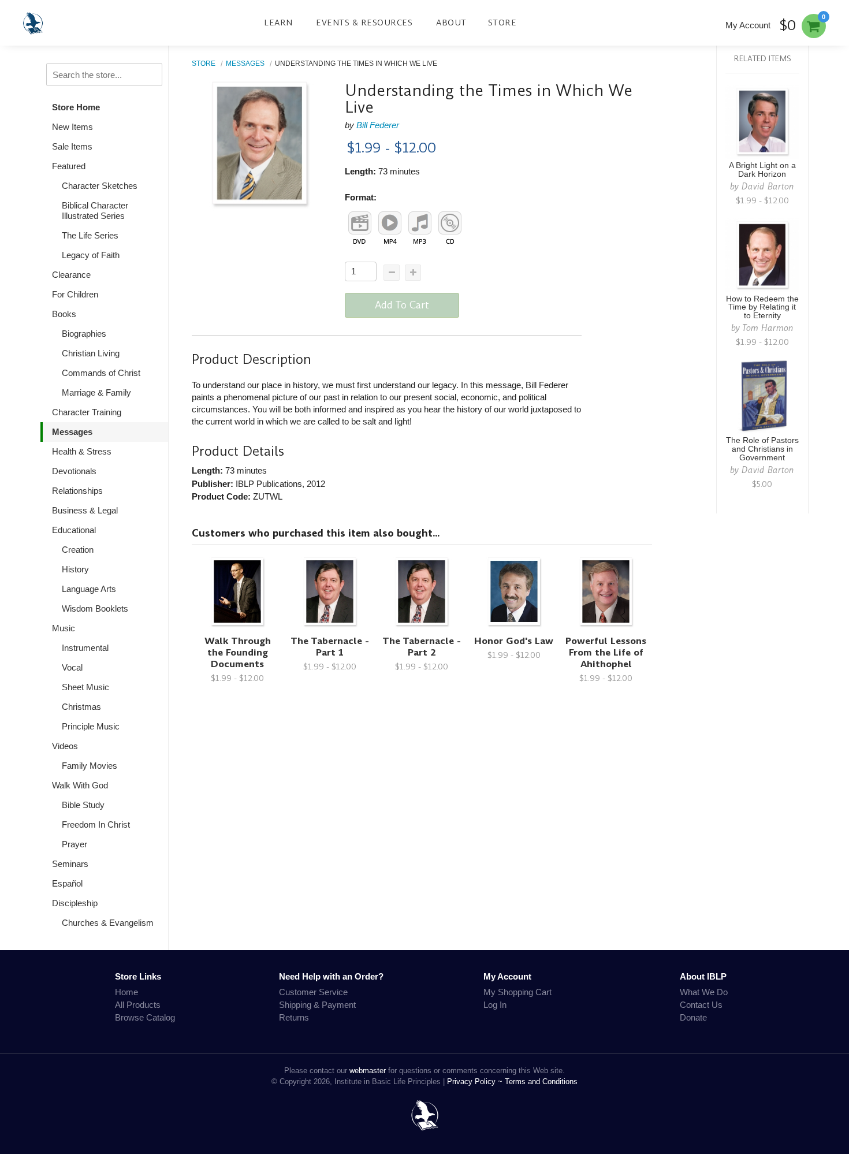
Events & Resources (364, 22)
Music (63, 628)
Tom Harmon (768, 328)
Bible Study (83, 805)
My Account (747, 25)
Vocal (72, 667)
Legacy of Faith (91, 255)
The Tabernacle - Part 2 (421, 646)
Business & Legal (85, 510)
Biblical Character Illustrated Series (95, 210)
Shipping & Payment (317, 1005)
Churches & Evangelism (108, 923)
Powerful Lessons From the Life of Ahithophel (605, 652)
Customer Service (313, 992)
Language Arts (89, 589)
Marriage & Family (96, 392)
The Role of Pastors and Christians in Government (762, 449)
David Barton (768, 186)
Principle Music (91, 726)
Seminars (70, 864)
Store (502, 22)
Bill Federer (377, 125)
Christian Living (91, 353)
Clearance (71, 275)
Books (64, 314)
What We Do (704, 992)
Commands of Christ (101, 373)
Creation (78, 549)
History (75, 569)
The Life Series (90, 235)
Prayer (74, 844)
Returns (294, 1017)
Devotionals (74, 471)
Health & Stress (81, 451)
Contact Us (701, 1005)
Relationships (77, 491)
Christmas (81, 707)
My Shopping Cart (517, 992)
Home (126, 992)
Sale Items (72, 146)
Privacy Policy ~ (476, 1081)
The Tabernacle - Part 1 (330, 646)
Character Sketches (99, 186)
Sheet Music (85, 687)
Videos (65, 746)
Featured (68, 166)
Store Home (76, 107)
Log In (495, 1005)
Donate (693, 1017)
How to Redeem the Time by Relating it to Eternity (762, 308)
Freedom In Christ (96, 824)
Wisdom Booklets (95, 608)
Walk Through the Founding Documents (237, 652)
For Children (75, 294)
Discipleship (75, 903)
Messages (72, 432)
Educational (74, 530)
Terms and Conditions (541, 1081)
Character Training (86, 412)
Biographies (84, 333)
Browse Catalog (145, 1017)
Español (67, 883)
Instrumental (85, 648)
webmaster (367, 1070)
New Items (72, 127)
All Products (138, 1005)
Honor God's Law (513, 640)
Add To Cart (402, 305)
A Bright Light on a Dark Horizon (762, 169)
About (451, 22)
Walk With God (80, 785)
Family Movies (89, 765)
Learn (278, 22)
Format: (361, 197)
